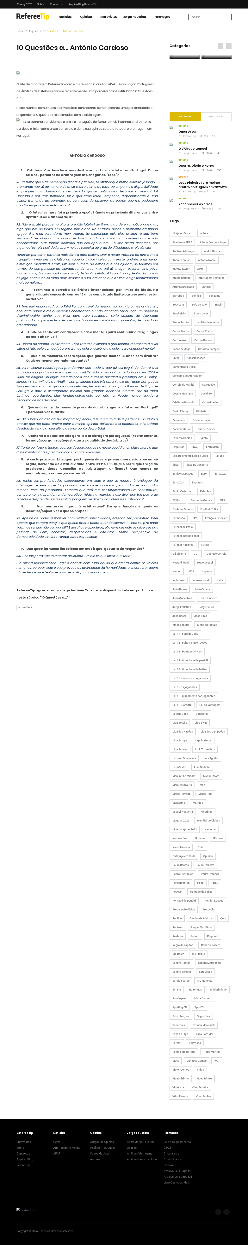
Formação (162, 17)
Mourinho (207, 811)
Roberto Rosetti (210, 945)
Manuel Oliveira (182, 784)
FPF (195, 518)
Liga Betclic (179, 722)
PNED (214, 882)
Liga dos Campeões (213, 731)
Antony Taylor (180, 269)
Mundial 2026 (180, 820)
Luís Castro (179, 767)
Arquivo (33, 31)
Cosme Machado (182, 393)
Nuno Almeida (181, 847)
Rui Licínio (198, 954)
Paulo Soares (180, 865)
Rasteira (177, 936)
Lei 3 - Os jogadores (184, 687)
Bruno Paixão (180, 322)
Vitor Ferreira (200, 1087)
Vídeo (200, 1069)
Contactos (56, 4)
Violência (178, 1087)
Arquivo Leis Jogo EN (178, 1176)
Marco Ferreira (181, 793)
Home (20, 31)
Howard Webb (180, 562)
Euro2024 (178, 482)
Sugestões (203, 1016)
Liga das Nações (182, 731)
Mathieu (198, 802)
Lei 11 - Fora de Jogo (185, 633)
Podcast (177, 891)
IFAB (191, 571)
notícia (183, 177)
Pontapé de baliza (201, 891)
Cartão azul (179, 340)
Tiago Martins (211, 1051)
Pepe (200, 882)
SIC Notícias (204, 980)
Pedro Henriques (182, 873)
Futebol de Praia (182, 527)
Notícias (65, 17)
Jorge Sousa (206, 607)
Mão (202, 784)
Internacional (200, 580)
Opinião (86, 17)
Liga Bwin (201, 722)
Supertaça (178, 1025)
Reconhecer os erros (195, 204)
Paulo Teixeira (205, 865)
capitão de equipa (208, 322)
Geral (56, 1142)
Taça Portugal (204, 1034)
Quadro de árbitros (201, 918)
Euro (204, 473)
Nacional (210, 829)
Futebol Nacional (183, 544)
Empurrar (178, 446)
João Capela (202, 589)
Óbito (201, 847)
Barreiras (178, 295)
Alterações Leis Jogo (213, 242)
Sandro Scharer (181, 971)
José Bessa (179, 615)
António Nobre (207, 260)
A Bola (204, 233)
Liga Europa (179, 740)
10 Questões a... (26, 607)
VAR (216, 1060)
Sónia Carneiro (203, 998)
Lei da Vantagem (209, 704)
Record (195, 936)
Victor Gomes (180, 1069)
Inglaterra (178, 580)
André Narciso (212, 251)
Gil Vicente (179, 553)
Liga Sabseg (180, 749)
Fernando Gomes (201, 500)
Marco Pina (205, 793)
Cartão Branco (203, 340)
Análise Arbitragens (102, 1147)
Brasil (218, 304)
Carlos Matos (180, 331)
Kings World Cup (207, 624)
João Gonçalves (182, 598)
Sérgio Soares (180, 980)
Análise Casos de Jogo (142, 1159)
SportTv (199, 1007)
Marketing (178, 802)
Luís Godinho (202, 767)
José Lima (200, 615)
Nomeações (179, 838)
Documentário (181, 429)
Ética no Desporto (197, 464)
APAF (200, 269)
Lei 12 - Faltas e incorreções (189, 642)
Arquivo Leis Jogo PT (178, 1171)
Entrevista (212, 446)
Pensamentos (180, 882)
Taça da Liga (180, 1034)
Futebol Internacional (185, 535)
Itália (220, 580)
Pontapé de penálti (184, 900)
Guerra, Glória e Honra (196, 165)
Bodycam (178, 304)
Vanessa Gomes (197, 1060)
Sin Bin (176, 989)
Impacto (207, 571)
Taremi (176, 1042)
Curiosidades (210, 402)
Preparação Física (183, 909)
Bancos (206, 286)
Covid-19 (206, 393)
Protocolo (208, 909)
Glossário (170, 1165)
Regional (212, 936)
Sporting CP (179, 1007)
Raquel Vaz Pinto (201, 927)
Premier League (213, 900)
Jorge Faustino (134, 17)
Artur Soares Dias (183, 286)
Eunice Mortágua (182, 473)
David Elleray (180, 411)
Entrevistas (108, 17)
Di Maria (201, 411)
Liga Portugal (203, 740)
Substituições (180, 1016)
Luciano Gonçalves (184, 758)
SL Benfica (195, 989)
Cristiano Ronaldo (183, 402)
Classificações (196, 357)
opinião (183, 126)
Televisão (195, 1042)
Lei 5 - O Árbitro (182, 704)
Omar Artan (187, 131)
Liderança (202, 713)
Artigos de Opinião (102, 1142)
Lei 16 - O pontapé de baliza (189, 669)
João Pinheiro (208, 598)
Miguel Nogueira (182, 811)
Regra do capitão (182, 945)
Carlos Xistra (204, 331)
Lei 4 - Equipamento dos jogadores (193, 696)
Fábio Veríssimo (182, 491)
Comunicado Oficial (184, 366)
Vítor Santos (203, 1096)
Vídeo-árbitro (180, 1078)
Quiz (223, 918)
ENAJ (195, 446)
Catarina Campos (209, 349)
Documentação (202, 420)
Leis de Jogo (180, 713)
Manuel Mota (211, 776)
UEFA (175, 1060)
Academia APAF (182, 242)
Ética (175, 464)
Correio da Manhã (183, 384)
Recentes (185, 116)
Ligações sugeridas (176, 1182)
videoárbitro (204, 1078)
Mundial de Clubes (208, 820)
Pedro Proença (210, 873)
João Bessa (179, 589)
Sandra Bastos (181, 962)
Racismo (177, 927)
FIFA (222, 500)
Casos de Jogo (181, 349)
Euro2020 (220, 473)
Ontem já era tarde (183, 856)
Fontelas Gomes (182, 509)
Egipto (204, 438)
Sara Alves (205, 971)
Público (177, 918)
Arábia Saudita (181, 277)
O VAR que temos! (192, 148)
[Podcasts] (185, 57)
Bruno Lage (201, 313)
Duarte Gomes (206, 429)
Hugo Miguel (205, 562)
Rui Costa (178, 954)
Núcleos (218, 838)
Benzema (214, 295)
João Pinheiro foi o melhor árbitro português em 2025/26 (202, 184)
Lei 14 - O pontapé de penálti (190, 660)
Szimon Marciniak (204, 1025)
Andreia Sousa (181, 260)
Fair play (205, 491)
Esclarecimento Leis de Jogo (190, 455)
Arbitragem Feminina (211, 277)
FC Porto (177, 500)
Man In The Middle (183, 776)
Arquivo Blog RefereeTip (82, 4)
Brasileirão (179, 313)
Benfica (196, 295)
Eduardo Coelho (182, 438)
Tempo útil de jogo (183, 1051)
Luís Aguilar (211, 758)
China (176, 357)
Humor (176, 571)
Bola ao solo (199, 304)
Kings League (180, 624)
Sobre (40, 4)
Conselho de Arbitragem (187, 375)
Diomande (178, 420)
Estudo (220, 455)
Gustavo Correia (216, 553)
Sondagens (179, 998)
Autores (95, 1159)
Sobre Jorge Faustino (141, 1142)
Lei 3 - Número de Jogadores (190, 678)
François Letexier (216, 518)
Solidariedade (218, 989)
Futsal (205, 544)
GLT (196, 553)
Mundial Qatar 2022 (184, 829)
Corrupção (208, 384)
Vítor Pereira (180, 1096)
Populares (216, 116)
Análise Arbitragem (184, 251)
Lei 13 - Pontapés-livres (187, 651)
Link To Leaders (205, 749)
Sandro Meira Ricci (209, 962)
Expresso (197, 482)
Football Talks (209, 509)
